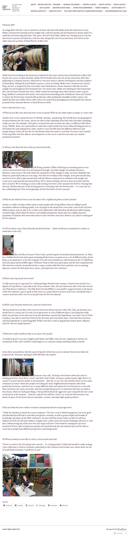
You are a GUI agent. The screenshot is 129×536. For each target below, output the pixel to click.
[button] (15, 461)
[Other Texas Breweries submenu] (93, 7)
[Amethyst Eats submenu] (61, 10)
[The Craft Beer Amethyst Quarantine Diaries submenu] (103, 10)
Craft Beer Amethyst (11, 529)
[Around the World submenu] (80, 4)
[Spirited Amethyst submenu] (46, 10)
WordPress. (122, 529)
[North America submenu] (109, 7)
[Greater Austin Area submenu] (70, 7)
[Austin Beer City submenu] (126, 7)
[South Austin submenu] (126, 4)
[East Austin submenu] (50, 7)
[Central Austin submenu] (96, 4)
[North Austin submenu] (111, 4)
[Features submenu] (61, 4)
